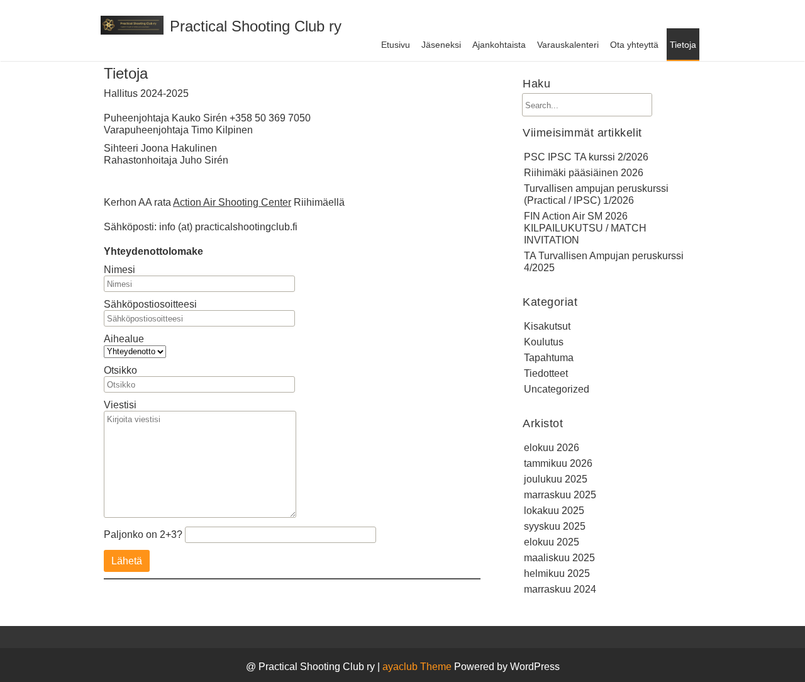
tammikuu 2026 (558, 463)
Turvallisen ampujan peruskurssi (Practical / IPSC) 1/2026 (596, 194)
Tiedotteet (546, 373)
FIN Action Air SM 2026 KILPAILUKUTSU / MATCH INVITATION (585, 228)
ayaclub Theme (418, 667)
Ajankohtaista (499, 44)
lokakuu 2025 (554, 511)
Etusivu (395, 44)
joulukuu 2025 (555, 479)
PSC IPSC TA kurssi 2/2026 (586, 157)
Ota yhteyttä (634, 44)
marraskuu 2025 (560, 495)
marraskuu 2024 (560, 589)
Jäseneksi (441, 44)
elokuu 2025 (551, 542)
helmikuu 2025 (557, 573)
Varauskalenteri (568, 44)
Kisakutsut (547, 326)
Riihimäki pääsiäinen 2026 (583, 173)
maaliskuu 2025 (559, 558)
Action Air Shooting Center (232, 202)
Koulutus (544, 342)
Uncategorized (556, 389)
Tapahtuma (549, 358)
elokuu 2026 (551, 448)
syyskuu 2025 (555, 526)
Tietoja (683, 44)
